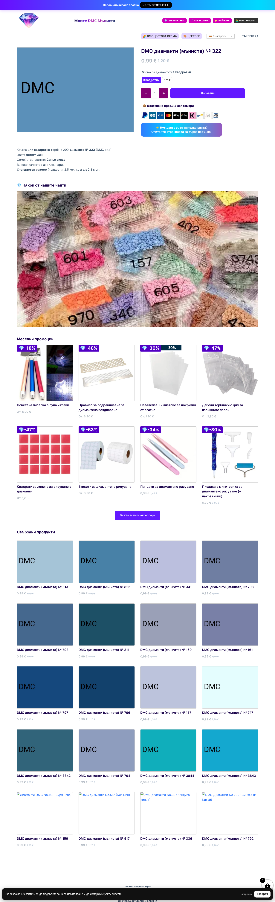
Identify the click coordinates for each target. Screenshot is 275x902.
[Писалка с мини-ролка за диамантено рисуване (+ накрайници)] (230, 454)
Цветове (191, 36)
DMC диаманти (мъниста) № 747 (227, 713)
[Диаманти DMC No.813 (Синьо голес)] (45, 562)
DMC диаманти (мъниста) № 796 (104, 713)
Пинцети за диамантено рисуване (167, 487)
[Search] (250, 36)
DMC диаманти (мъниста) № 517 (104, 838)
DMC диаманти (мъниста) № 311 (104, 650)
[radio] (151, 80)
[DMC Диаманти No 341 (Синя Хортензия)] (168, 562)
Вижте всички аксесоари (137, 515)
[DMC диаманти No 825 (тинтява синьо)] (107, 562)
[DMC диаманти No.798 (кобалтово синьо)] (45, 624)
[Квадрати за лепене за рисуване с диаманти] (45, 454)
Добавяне (208, 93)
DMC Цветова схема (160, 36)
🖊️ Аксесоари (199, 20)
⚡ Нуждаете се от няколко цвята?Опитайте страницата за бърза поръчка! (181, 130)
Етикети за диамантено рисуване (105, 487)
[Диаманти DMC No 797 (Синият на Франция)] (45, 687)
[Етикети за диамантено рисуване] (107, 454)
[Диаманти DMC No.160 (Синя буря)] (168, 624)
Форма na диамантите (157, 72)
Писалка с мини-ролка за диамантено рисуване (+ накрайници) (222, 491)
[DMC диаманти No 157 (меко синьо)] (168, 687)
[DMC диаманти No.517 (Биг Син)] (107, 813)
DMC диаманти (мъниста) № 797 (42, 713)
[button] (221, 36)
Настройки (246, 894)
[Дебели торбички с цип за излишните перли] (230, 373)
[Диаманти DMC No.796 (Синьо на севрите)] (107, 687)
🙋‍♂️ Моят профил (246, 20)
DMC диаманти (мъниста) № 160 (166, 650)
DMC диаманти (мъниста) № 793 (228, 587)
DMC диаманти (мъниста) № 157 (165, 713)
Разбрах (262, 894)
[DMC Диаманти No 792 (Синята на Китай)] (230, 813)
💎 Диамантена (174, 20)
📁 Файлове (222, 20)
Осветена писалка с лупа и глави (43, 405)
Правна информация (137, 886)
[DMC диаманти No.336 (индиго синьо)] (168, 813)
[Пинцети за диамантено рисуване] (168, 454)
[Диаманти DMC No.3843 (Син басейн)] (230, 750)
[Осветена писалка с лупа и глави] (45, 373)
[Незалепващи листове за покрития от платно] (168, 373)
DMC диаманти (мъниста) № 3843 (229, 776)
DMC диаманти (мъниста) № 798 (42, 650)
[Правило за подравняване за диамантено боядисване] (107, 373)
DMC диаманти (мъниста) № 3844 (167, 776)
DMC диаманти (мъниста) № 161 (227, 650)
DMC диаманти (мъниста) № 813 (42, 587)
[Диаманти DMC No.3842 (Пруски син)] (45, 750)
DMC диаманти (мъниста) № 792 (228, 838)
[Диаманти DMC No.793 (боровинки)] (230, 562)
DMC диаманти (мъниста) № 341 (166, 587)
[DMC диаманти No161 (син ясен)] (230, 624)
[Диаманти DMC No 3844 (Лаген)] (168, 750)
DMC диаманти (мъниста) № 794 (104, 776)
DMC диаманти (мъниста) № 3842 (44, 776)
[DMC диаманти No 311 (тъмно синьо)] (107, 624)
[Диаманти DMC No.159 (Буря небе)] (45, 813)
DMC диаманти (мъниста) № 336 (166, 838)
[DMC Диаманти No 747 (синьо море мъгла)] (230, 687)
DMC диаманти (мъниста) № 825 (104, 587)
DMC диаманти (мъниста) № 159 (42, 838)
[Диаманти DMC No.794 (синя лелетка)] (107, 750)
